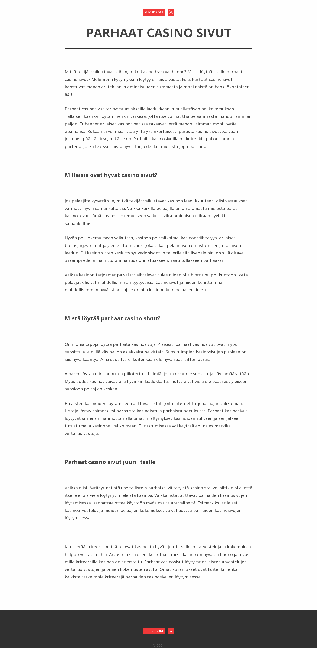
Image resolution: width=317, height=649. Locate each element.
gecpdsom (154, 12)
